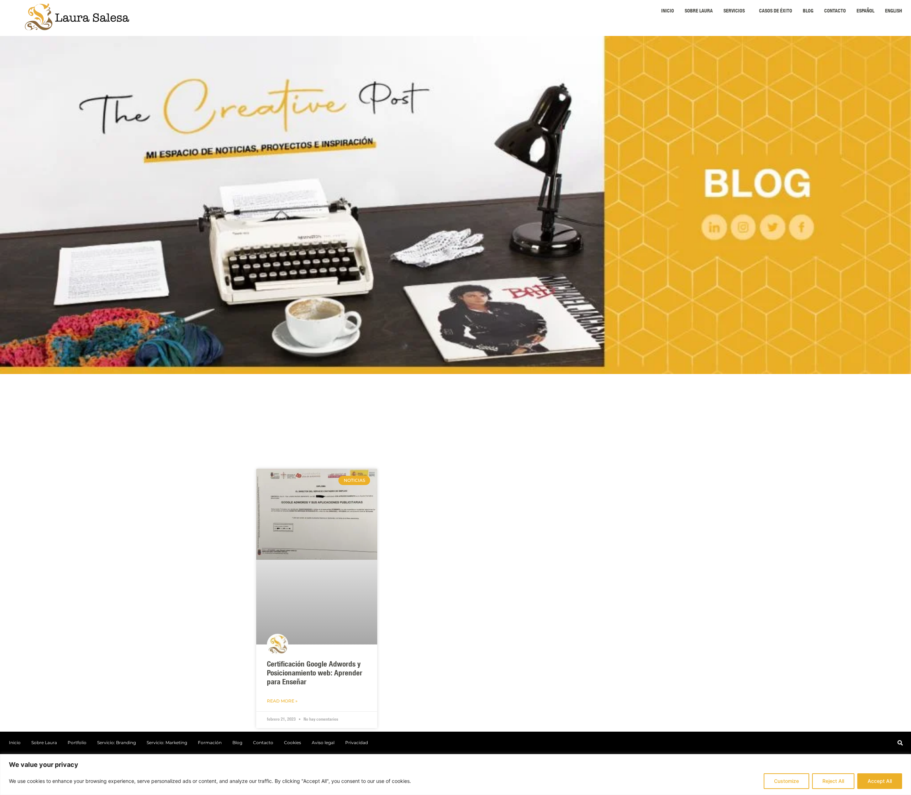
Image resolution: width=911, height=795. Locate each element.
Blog (808, 11)
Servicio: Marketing (167, 742)
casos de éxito (775, 11)
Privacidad (356, 742)
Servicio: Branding (116, 742)
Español (865, 11)
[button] (736, 11)
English (893, 11)
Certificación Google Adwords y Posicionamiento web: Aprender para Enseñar (314, 673)
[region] (455, 774)
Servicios (734, 11)
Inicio (667, 11)
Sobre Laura (699, 11)
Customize (786, 781)
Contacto (263, 742)
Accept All (880, 781)
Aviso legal (323, 742)
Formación (210, 742)
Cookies (292, 742)
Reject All (833, 781)
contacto (835, 11)
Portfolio (77, 742)
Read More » (282, 701)
